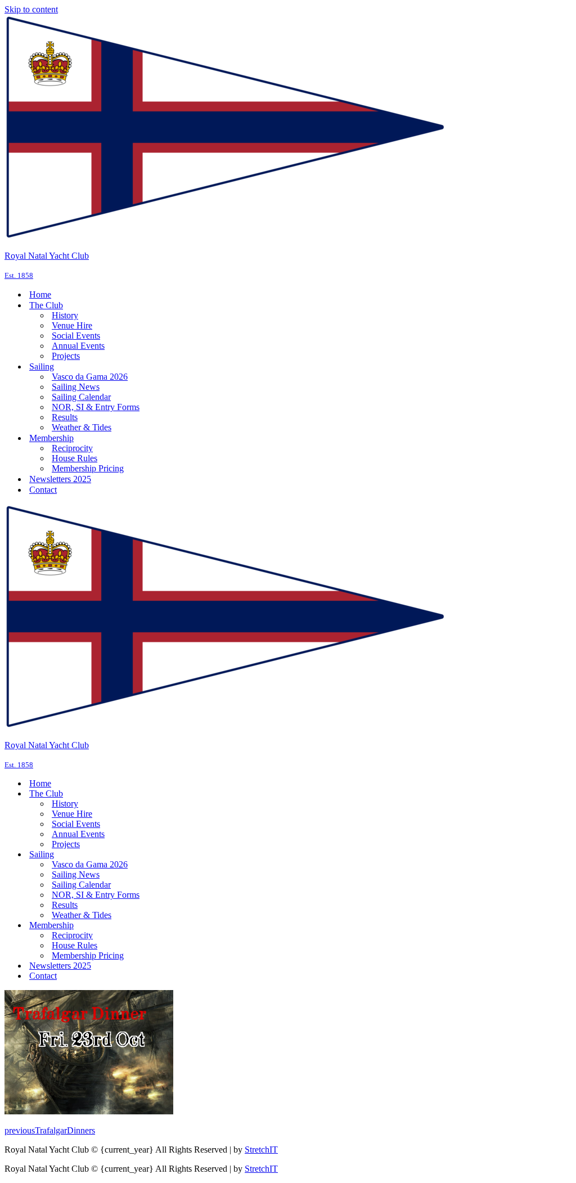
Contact (43, 489)
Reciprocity (72, 448)
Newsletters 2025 (60, 479)
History (65, 315)
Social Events (76, 335)
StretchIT (261, 1149)
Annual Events (78, 345)
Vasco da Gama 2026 (90, 376)
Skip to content (31, 9)
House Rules (74, 458)
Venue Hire (72, 325)
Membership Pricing (88, 468)
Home (40, 294)
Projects (66, 356)
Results (65, 417)
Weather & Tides (81, 427)
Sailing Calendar (81, 397)
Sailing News (76, 387)
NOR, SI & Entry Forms (96, 407)
